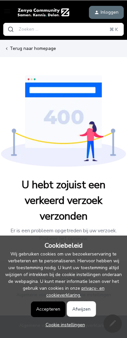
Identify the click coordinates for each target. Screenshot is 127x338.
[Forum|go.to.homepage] (43, 12)
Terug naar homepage (33, 48)
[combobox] (63, 29)
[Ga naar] (10, 29)
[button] (7, 13)
